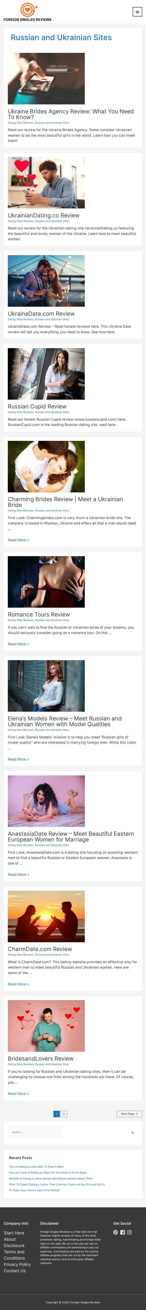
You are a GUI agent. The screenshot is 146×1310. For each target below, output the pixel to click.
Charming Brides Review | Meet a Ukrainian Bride (65, 502)
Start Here (14, 1232)
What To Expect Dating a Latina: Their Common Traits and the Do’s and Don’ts (57, 1184)
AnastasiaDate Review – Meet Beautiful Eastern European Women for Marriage (71, 836)
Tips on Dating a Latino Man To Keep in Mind (36, 1166)
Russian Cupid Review (37, 406)
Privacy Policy (17, 1264)
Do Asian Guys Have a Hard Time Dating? (34, 1190)
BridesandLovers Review (41, 1058)
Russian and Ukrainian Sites (52, 122)
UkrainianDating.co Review (43, 215)
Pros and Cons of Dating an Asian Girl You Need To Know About (48, 1172)
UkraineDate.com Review (41, 313)
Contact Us (15, 1270)
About (10, 1239)
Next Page (129, 1114)
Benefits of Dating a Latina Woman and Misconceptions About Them (51, 1178)
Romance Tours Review (39, 614)
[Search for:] (35, 1132)
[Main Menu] (137, 11)
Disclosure (14, 1245)
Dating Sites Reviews (21, 122)
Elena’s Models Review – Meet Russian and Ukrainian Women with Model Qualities (65, 721)
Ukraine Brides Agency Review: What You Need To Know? (71, 114)
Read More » (18, 540)
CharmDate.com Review (40, 948)
